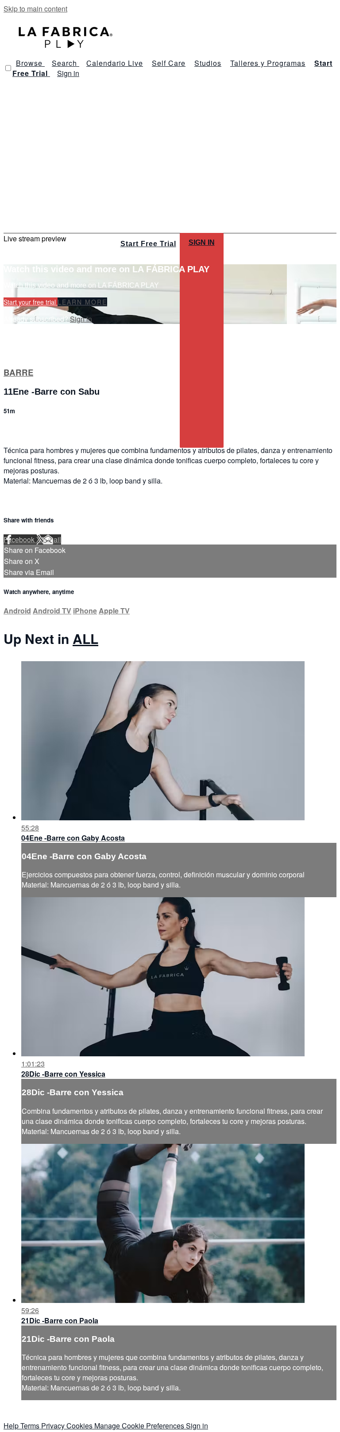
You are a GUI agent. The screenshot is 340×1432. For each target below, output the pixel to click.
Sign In (202, 242)
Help (12, 1426)
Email (52, 539)
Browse (30, 63)
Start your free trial (31, 301)
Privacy (53, 1426)
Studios (207, 63)
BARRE (18, 372)
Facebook (20, 539)
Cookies (80, 1426)
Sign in (68, 73)
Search (65, 63)
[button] (8, 68)
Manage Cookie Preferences (140, 1426)
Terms (30, 1426)
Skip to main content (35, 9)
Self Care (168, 63)
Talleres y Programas (267, 63)
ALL (85, 638)
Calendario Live (114, 63)
